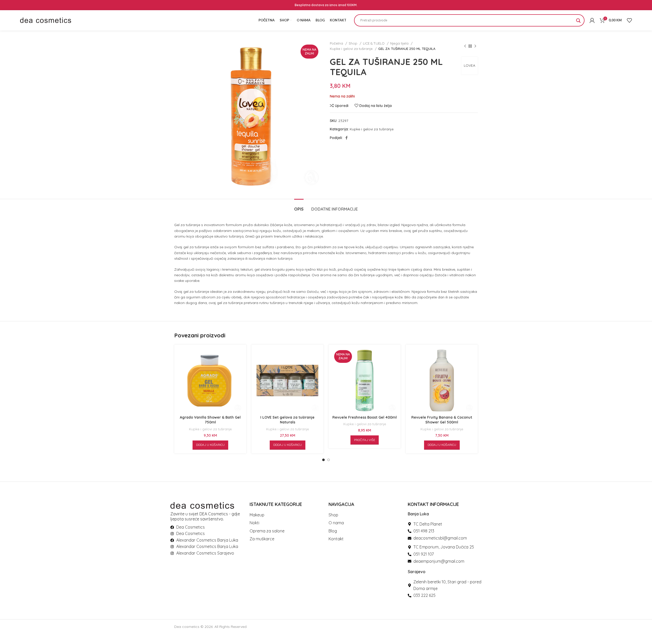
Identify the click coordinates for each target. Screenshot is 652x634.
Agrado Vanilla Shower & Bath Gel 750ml (210, 420)
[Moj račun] (592, 20)
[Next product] (475, 46)
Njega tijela (400, 43)
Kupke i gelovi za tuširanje (352, 49)
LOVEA (469, 65)
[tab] (299, 206)
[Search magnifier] (578, 22)
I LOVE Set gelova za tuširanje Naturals (287, 420)
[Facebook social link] (346, 137)
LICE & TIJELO (374, 43)
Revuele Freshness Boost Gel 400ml (364, 417)
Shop (353, 43)
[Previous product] (465, 46)
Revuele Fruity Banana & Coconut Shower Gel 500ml (441, 420)
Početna (337, 43)
